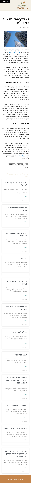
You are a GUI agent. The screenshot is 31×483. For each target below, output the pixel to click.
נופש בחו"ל (11, 164)
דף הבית (27, 15)
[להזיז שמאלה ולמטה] (1, 2)
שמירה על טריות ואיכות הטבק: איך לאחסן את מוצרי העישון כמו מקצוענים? (15, 453)
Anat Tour (22, 156)
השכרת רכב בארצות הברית (17, 405)
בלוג (27, 164)
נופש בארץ (20, 164)
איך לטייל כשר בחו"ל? (19, 332)
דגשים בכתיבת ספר (20, 355)
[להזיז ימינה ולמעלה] (2, 1)
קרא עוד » (25, 196)
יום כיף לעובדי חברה (14, 52)
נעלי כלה (24, 258)
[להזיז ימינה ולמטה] (2, 2)
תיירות (26, 168)
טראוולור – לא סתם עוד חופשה (15, 428)
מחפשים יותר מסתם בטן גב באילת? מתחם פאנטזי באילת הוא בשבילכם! (16, 380)
